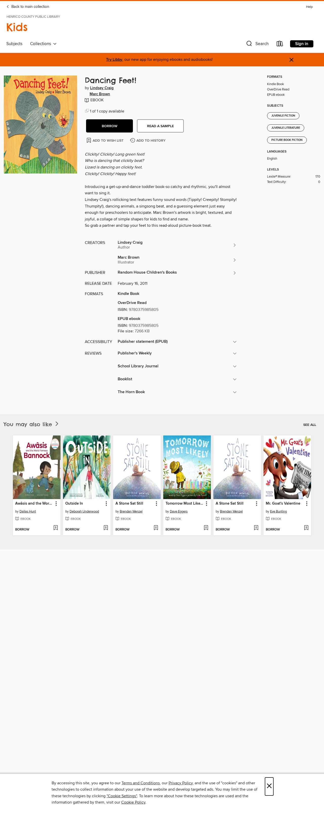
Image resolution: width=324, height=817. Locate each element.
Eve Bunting (278, 511)
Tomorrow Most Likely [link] (184, 503)
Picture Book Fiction (286, 140)
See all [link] (309, 425)
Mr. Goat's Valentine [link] (283, 503)
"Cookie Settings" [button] (122, 796)
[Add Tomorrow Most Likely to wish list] (206, 528)
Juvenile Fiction (283, 116)
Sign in (301, 44)
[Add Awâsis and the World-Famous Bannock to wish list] (55, 528)
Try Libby (114, 59)
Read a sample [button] (160, 126)
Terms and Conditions (141, 783)
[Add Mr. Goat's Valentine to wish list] (306, 528)
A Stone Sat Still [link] (129, 503)
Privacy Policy (181, 783)
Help (309, 7)
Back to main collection (29, 7)
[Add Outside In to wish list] (106, 528)
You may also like (29, 424)
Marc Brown (100, 94)
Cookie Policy (133, 802)
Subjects (14, 44)
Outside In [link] (74, 503)
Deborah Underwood (84, 511)
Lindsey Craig (102, 88)
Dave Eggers (179, 511)
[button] (256, 45)
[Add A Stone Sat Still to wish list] (156, 528)
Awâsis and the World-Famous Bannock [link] (34, 503)
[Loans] (280, 45)
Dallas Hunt (27, 511)
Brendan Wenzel (131, 511)
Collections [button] (41, 44)
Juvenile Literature (285, 128)
